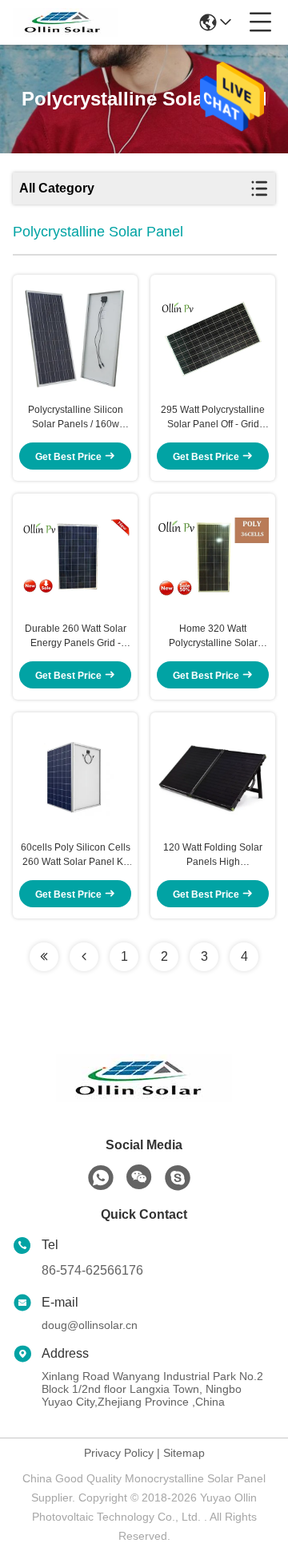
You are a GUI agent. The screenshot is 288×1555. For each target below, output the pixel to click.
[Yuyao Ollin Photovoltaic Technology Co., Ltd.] (65, 22)
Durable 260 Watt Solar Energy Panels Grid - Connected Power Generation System (75, 636)
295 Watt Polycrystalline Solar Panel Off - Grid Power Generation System (213, 417)
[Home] (144, 1098)
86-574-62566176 (92, 1270)
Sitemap (184, 1452)
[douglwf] (177, 1178)
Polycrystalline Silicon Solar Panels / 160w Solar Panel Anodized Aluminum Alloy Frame (75, 417)
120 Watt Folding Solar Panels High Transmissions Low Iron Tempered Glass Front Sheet (213, 855)
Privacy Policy (119, 1452)
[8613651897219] (100, 1178)
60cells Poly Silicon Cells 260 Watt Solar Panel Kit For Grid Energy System (75, 855)
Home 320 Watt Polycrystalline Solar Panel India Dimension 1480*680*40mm (212, 636)
